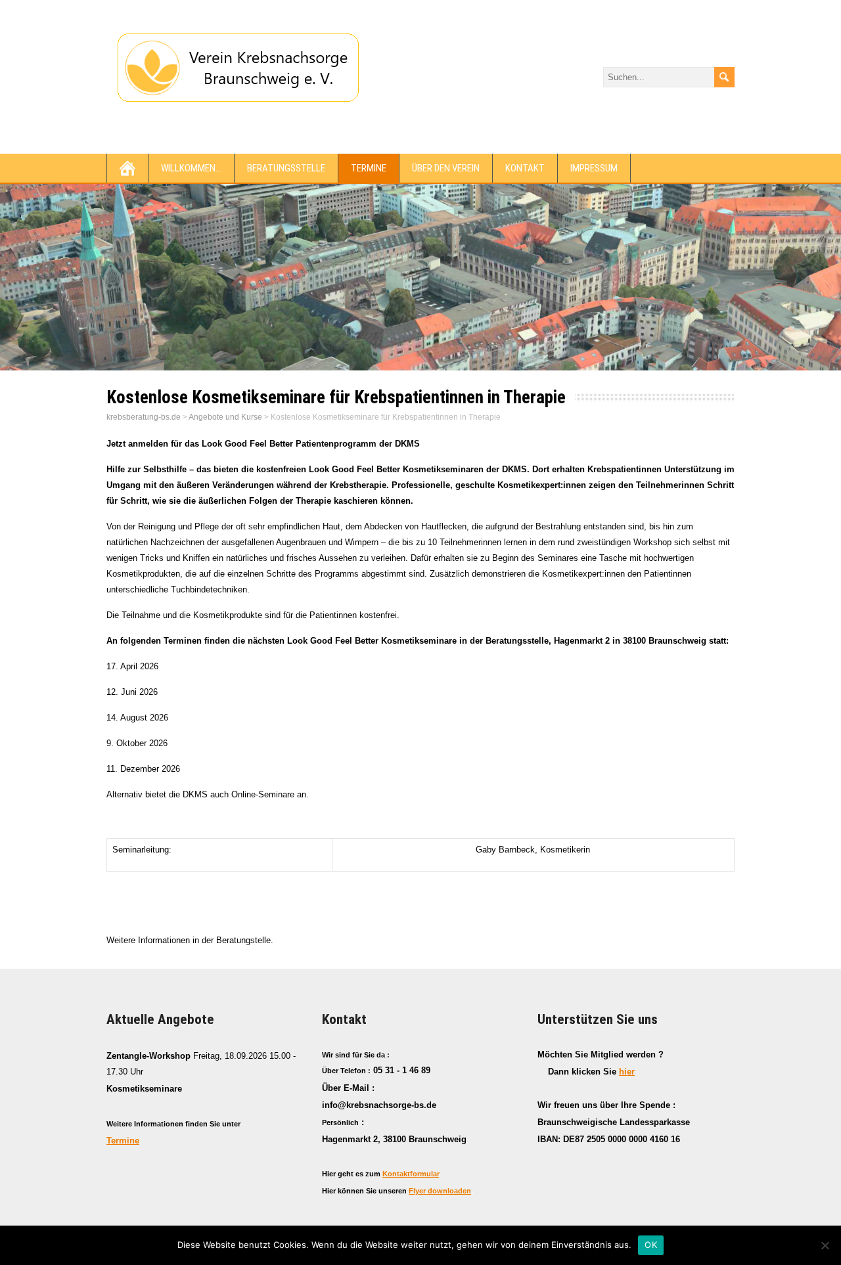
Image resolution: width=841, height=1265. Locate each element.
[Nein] (824, 1245)
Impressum (594, 168)
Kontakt (525, 168)
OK (651, 1244)
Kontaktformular (410, 1174)
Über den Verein (446, 168)
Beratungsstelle (286, 168)
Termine (368, 168)
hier (627, 1071)
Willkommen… (191, 168)
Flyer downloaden (440, 1191)
